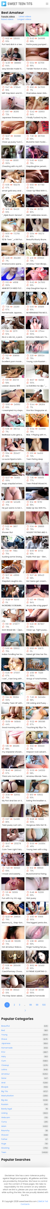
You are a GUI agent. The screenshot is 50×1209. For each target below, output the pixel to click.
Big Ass (24, 1100)
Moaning (24, 1148)
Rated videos (7, 19)
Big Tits (24, 1091)
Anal (24, 1082)
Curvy (24, 1121)
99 (37, 1004)
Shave (24, 1039)
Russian (24, 1104)
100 (44, 1004)
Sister (24, 1078)
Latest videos (25, 16)
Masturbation (24, 1095)
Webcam (24, 1117)
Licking (24, 1113)
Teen (24, 1152)
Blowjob (24, 1087)
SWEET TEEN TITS (20, 4)
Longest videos (24, 19)
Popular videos (8, 16)
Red (24, 1030)
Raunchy (24, 1130)
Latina (24, 1069)
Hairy (24, 1056)
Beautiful (24, 1026)
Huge (24, 1143)
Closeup (24, 1065)
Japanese (24, 1043)
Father (24, 1139)
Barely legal (24, 1108)
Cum (24, 1060)
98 (30, 1004)
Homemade (24, 1047)
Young (24, 1034)
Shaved (24, 1135)
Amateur (24, 1074)
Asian (24, 1126)
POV (24, 1052)
